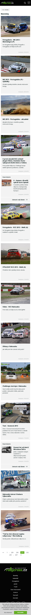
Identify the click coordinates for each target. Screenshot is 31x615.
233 (10, 555)
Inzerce (15, 592)
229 (12, 552)
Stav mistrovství (15, 589)
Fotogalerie (15, 581)
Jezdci (15, 584)
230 (17, 552)
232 (27, 552)
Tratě (15, 587)
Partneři (15, 595)
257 (16, 555)
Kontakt (15, 598)
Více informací (8, 612)
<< (3, 552)
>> (21, 555)
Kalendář (15, 578)
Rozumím (20, 612)
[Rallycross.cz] (7, 3)
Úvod (3, 9)
